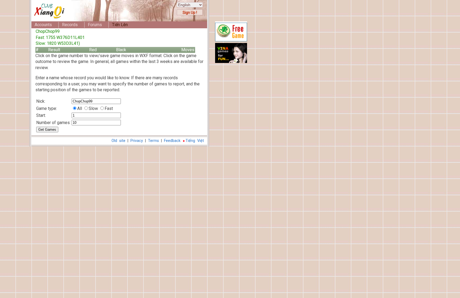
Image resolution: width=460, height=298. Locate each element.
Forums (95, 24)
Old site (118, 140)
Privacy (136, 140)
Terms (153, 140)
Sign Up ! (190, 12)
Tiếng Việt (195, 140)
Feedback (172, 140)
